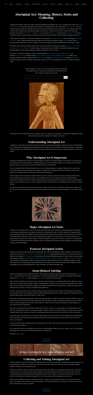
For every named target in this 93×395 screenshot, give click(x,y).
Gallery (11, 4)
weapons (38, 55)
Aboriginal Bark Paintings (54, 53)
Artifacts (77, 4)
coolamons (54, 55)
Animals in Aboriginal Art (57, 57)
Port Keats (44, 4)
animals (65, 40)
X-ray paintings (41, 278)
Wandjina (60, 4)
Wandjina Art (27, 48)
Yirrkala (27, 4)
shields (42, 55)
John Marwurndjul (45, 254)
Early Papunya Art (65, 53)
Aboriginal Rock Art (28, 33)
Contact (46, 340)
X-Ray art (38, 33)
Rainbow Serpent (41, 57)
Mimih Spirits (75, 57)
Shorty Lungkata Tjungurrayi (74, 258)
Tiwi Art (52, 4)
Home (6, 4)
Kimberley (84, 4)
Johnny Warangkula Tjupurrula (42, 258)
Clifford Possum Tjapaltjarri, (57, 258)
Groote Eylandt (35, 4)
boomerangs (48, 55)
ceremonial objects (63, 55)
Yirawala (27, 254)
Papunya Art (68, 4)
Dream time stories (71, 26)
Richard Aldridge (20, 334)
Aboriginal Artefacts (20, 55)
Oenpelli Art (19, 4)
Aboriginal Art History (57, 38)
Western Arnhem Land (21, 278)
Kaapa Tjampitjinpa (29, 258)
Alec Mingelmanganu (29, 256)
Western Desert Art (70, 33)
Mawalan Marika (34, 254)
